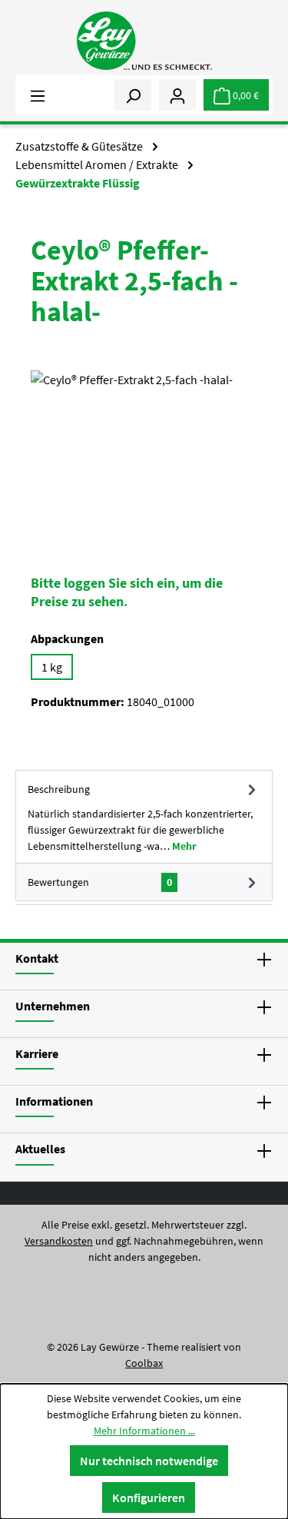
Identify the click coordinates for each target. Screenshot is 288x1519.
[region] (144, 456)
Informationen (54, 1101)
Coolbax (144, 1363)
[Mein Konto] (177, 94)
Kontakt (36, 958)
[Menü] (37, 94)
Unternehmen (52, 1005)
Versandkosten (59, 1241)
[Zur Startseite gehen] (143, 40)
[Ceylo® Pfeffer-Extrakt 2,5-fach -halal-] (144, 456)
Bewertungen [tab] (100, 882)
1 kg (51, 667)
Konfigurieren (148, 1497)
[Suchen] (132, 94)
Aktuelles (40, 1148)
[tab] (144, 816)
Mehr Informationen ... (144, 1431)
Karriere (36, 1053)
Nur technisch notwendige (149, 1460)
